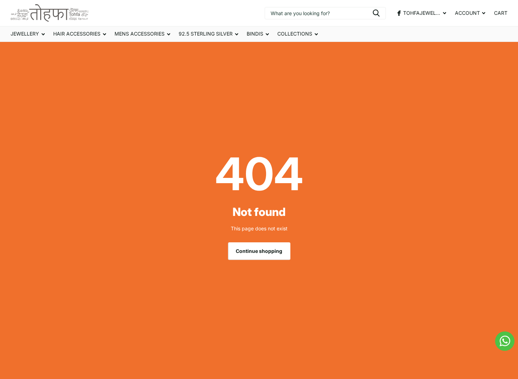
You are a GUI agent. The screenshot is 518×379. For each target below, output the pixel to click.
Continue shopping (259, 251)
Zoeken (376, 13)
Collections (294, 34)
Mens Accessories (140, 34)
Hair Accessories (76, 34)
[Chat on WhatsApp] (504, 341)
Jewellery (25, 34)
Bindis (255, 34)
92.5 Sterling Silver (206, 34)
